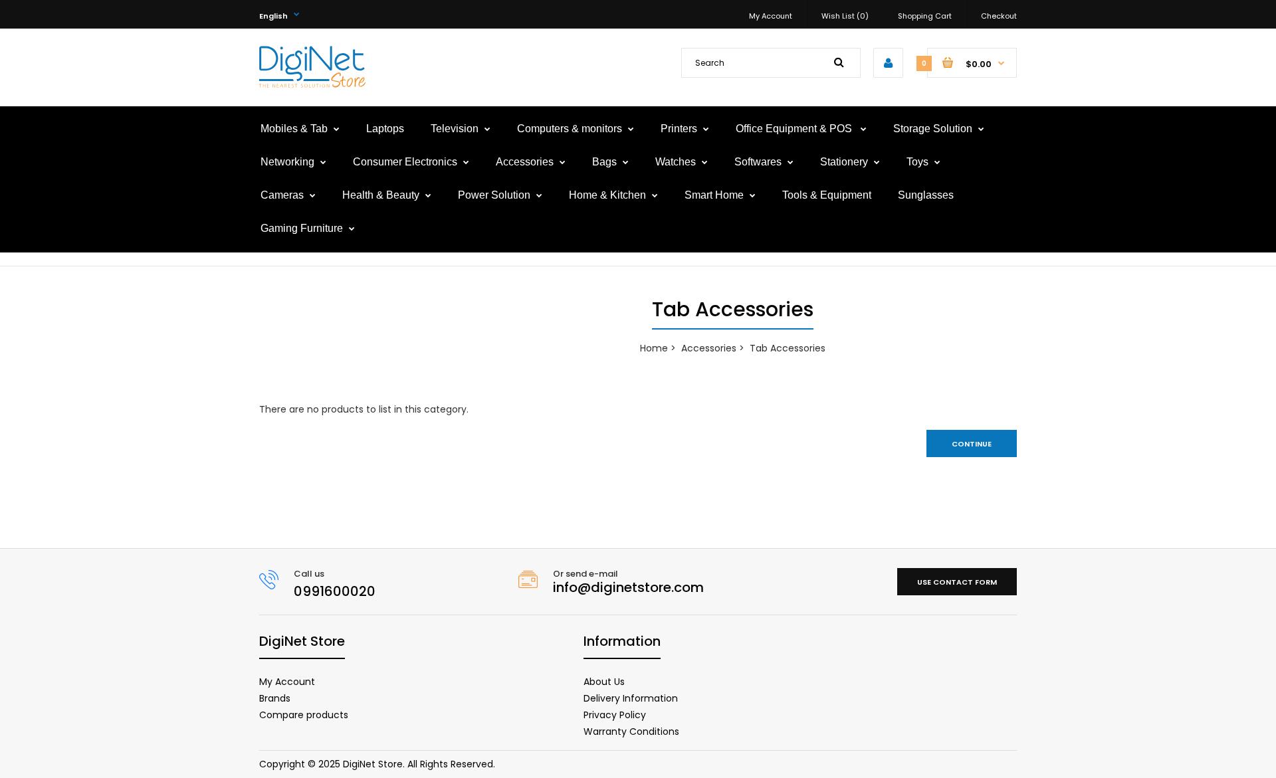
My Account (770, 16)
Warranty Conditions (631, 731)
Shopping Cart (925, 16)
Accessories (708, 348)
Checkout (999, 16)
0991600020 (334, 591)
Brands (274, 698)
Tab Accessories (787, 348)
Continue (972, 443)
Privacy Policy (615, 715)
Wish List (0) (845, 16)
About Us (604, 681)
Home (654, 348)
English (273, 16)
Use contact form (957, 582)
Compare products (303, 715)
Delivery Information (631, 698)
